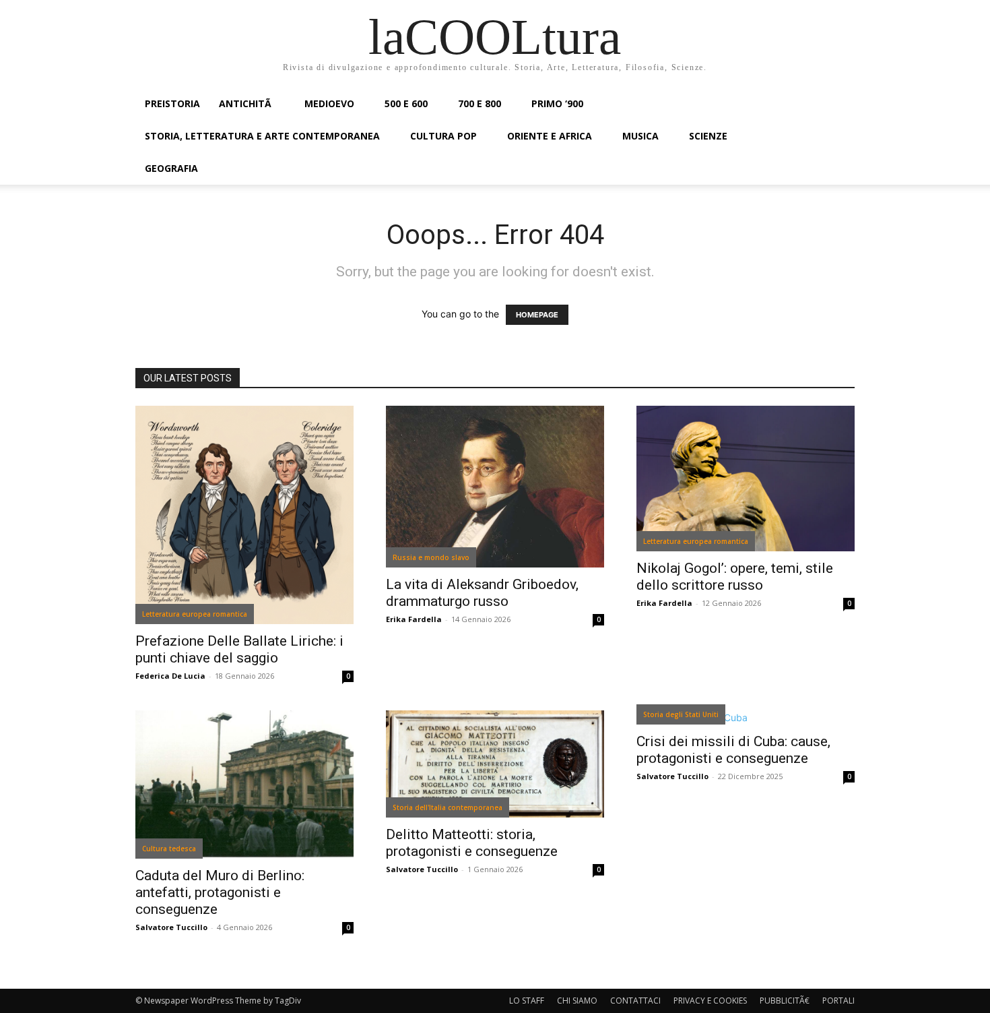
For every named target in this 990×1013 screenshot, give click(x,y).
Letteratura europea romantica (194, 614)
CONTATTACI (635, 1000)
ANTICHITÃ (246, 103)
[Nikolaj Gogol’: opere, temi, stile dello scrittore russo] (745, 478)
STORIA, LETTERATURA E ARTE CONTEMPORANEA (262, 135)
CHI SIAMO (577, 1000)
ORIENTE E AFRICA (549, 135)
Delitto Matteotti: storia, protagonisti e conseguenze (472, 842)
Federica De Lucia (170, 676)
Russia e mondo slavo (431, 557)
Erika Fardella (414, 619)
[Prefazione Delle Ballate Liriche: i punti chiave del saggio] (244, 515)
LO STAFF (526, 1000)
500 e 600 (406, 103)
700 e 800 (479, 103)
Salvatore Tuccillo (171, 927)
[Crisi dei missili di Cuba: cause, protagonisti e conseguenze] (745, 717)
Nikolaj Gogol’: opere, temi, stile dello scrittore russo (734, 576)
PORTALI (838, 1000)
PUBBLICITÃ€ (785, 1000)
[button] (838, 104)
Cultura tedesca (169, 848)
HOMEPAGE (537, 314)
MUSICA (640, 135)
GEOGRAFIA (171, 168)
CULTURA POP (443, 135)
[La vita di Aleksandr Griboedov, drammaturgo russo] (495, 486)
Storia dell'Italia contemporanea (447, 807)
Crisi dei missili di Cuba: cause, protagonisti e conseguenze (733, 749)
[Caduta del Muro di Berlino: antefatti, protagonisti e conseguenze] (244, 784)
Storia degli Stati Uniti (681, 714)
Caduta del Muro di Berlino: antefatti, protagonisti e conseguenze (219, 892)
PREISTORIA (172, 103)
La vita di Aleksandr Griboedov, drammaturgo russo (482, 592)
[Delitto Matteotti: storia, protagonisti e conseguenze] (495, 764)
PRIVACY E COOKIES (710, 1000)
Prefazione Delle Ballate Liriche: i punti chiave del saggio (239, 649)
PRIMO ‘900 (557, 103)
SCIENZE (708, 135)
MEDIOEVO (329, 103)
